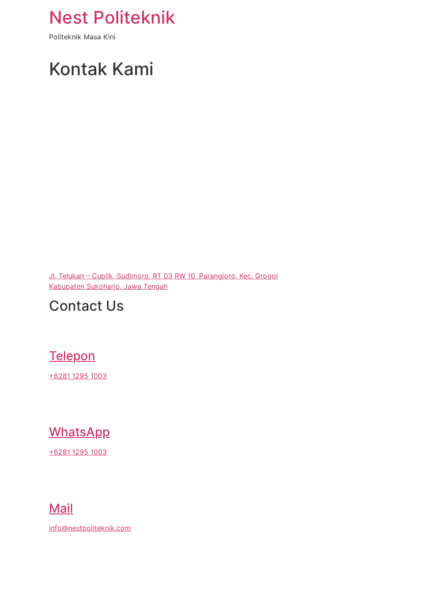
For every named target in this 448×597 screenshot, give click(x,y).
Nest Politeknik (112, 17)
